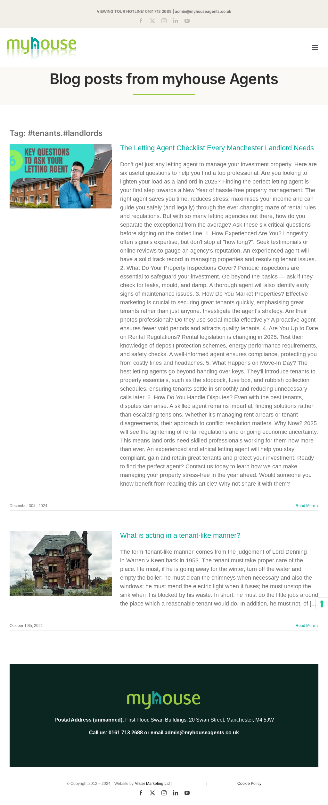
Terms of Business (189, 783)
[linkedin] (175, 20)
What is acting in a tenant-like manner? (180, 535)
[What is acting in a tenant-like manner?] (61, 563)
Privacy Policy (221, 783)
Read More (305, 506)
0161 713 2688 (158, 11)
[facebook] (141, 20)
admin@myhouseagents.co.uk (203, 11)
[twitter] (152, 20)
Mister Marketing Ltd (152, 783)
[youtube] (187, 20)
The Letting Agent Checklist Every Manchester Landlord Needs (217, 148)
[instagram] (164, 20)
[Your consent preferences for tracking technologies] (322, 604)
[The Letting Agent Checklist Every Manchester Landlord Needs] (61, 176)
